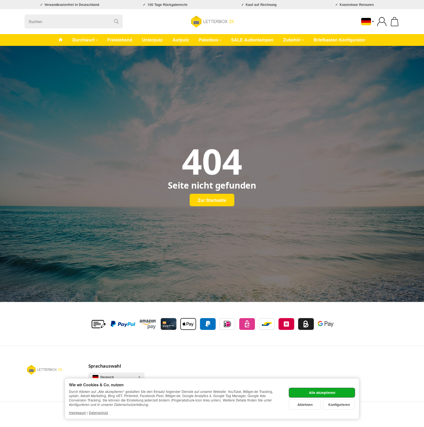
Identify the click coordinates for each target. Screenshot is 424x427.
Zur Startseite (212, 200)
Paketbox (208, 40)
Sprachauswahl (104, 366)
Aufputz (180, 40)
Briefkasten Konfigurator (339, 40)
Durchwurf (83, 40)
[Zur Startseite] (212, 21)
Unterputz (152, 40)
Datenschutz (98, 412)
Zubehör (292, 40)
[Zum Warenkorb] (394, 21)
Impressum (77, 412)
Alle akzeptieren (322, 392)
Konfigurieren (339, 404)
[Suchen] (116, 21)
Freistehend (119, 40)
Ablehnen (305, 404)
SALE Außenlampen (252, 40)
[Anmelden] (382, 21)
